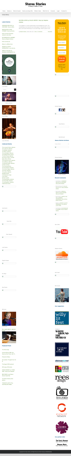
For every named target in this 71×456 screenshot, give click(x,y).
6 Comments (40, 31)
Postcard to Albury (6, 356)
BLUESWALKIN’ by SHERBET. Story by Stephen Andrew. (62, 209)
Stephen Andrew (23, 31)
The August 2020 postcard (8, 364)
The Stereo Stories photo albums (7, 379)
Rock (36, 31)
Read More (50, 31)
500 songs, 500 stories (7, 367)
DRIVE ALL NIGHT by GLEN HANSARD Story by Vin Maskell (61, 192)
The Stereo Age (5, 349)
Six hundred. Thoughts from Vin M (9, 360)
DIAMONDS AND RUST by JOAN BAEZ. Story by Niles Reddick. (61, 182)
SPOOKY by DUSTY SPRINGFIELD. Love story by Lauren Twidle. (62, 204)
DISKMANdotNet (48, 451)
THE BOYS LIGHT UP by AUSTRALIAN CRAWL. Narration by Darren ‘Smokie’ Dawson (8, 383)
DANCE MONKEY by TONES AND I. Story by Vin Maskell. (8, 370)
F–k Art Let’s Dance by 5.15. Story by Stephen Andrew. (62, 187)
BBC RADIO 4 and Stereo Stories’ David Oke (7, 375)
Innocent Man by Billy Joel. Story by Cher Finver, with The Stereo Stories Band (8, 353)
